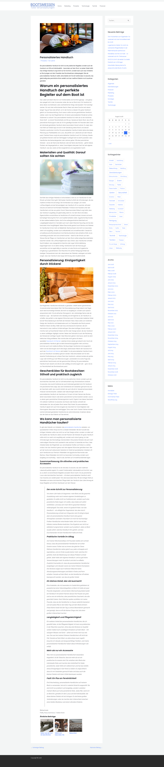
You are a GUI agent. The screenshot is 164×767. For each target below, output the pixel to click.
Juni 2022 (111, 301)
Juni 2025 (111, 280)
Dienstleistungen (113, 86)
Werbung (119, 248)
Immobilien (121, 200)
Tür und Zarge (113, 244)
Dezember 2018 (113, 369)
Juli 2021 (110, 316)
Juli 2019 (110, 350)
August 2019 (112, 347)
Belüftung (123, 168)
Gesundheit (122, 192)
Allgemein (111, 83)
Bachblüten (118, 164)
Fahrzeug (111, 184)
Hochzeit (112, 201)
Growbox (111, 197)
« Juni (109, 143)
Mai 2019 (110, 356)
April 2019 (111, 359)
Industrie (112, 205)
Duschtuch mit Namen (53, 351)
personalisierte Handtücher (72, 427)
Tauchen (117, 231)
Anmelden (111, 390)
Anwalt (111, 160)
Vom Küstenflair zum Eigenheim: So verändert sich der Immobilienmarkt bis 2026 (119, 39)
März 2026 (111, 270)
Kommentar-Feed (113, 397)
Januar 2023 (111, 298)
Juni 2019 (111, 353)
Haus (119, 197)
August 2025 (112, 277)
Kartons (120, 205)
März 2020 (111, 326)
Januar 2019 (111, 366)
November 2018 (113, 372)
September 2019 (113, 344)
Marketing (67, 6)
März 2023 (111, 292)
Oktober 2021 (112, 313)
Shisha (110, 228)
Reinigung (113, 220)
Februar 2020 (112, 329)
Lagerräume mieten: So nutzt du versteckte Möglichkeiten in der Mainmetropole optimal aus (118, 47)
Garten (111, 192)
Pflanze (121, 212)
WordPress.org (112, 400)
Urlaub (111, 248)
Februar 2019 (112, 363)
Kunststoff (120, 208)
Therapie (121, 240)
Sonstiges (111, 99)
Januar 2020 (111, 332)
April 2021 (111, 320)
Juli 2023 (110, 289)
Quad (120, 216)
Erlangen (111, 180)
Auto (110, 164)
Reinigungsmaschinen (115, 224)
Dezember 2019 (113, 335)
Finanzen (102, 6)
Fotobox (122, 188)
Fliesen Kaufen (113, 188)
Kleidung (112, 209)
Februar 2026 (112, 274)
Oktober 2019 (112, 341)
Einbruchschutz (113, 176)
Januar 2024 (111, 283)
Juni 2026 (111, 264)
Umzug (122, 244)
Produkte (76, 6)
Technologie (85, 6)
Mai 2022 (111, 304)
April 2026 (111, 267)
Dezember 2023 (113, 286)
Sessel (126, 224)
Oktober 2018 (112, 375)
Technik (94, 6)
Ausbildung (120, 160)
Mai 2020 (111, 323)
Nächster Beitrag (96, 747)
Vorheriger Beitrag (37, 747)
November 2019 (113, 338)
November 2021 (113, 310)
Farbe (119, 185)
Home (60, 6)
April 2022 (111, 307)
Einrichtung (124, 176)
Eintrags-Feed (112, 394)
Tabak (123, 228)
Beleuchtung (113, 168)
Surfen (117, 228)
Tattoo (110, 231)
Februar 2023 (112, 295)
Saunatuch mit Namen (54, 341)
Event (119, 180)
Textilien (112, 240)
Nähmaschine (112, 212)
